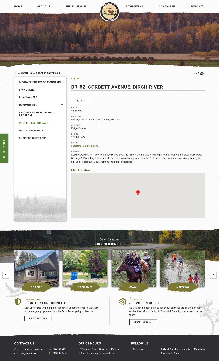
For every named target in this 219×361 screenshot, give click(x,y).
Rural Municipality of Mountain (110, 11)
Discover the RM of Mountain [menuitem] (40, 82)
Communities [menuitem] (28, 105)
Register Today (38, 318)
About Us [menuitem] (43, 6)
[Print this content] (203, 73)
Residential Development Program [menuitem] (37, 114)
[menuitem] (18, 5)
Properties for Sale (48, 73)
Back (76, 78)
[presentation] (5, 275)
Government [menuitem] (134, 6)
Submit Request (143, 322)
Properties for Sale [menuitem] (33, 123)
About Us (26, 73)
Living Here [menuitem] (26, 89)
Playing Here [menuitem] (28, 97)
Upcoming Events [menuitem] (31, 130)
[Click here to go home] (17, 73)
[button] (61, 104)
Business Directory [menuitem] (33, 138)
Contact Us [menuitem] (167, 6)
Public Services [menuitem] (76, 6)
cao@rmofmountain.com (84, 145)
